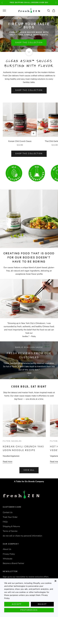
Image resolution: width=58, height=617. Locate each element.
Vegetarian (14, 456)
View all (29, 470)
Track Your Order (10, 517)
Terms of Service (10, 531)
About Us (7, 549)
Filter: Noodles (12, 441)
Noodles (6, 456)
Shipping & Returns (11, 526)
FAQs (5, 521)
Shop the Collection (29, 42)
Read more (7, 461)
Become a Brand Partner (13, 563)
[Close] (55, 581)
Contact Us (8, 512)
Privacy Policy (9, 554)
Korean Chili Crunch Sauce (19, 141)
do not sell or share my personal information (22, 535)
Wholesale (7, 558)
